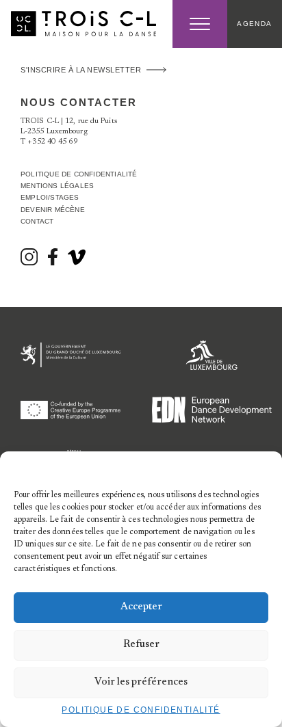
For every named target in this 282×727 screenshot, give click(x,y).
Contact (37, 221)
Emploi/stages (50, 197)
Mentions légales (57, 185)
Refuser (141, 644)
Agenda (254, 23)
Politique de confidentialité (141, 710)
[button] (261, 468)
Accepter (141, 607)
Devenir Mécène (53, 209)
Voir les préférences (141, 682)
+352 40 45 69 (52, 142)
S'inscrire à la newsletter (81, 70)
